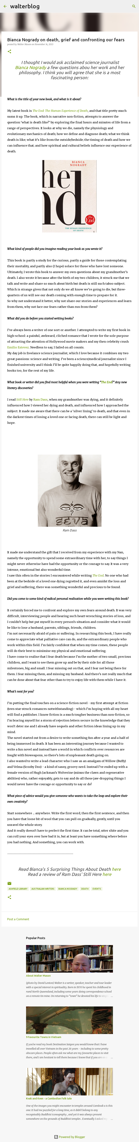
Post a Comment (18, 919)
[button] (9, 51)
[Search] (45, 6)
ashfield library (18, 889)
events (97, 889)
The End (106, 382)
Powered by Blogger (71, 1137)
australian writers (42, 889)
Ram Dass (40, 399)
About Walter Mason (38, 975)
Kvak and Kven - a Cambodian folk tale (49, 1098)
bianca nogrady (67, 889)
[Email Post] (9, 885)
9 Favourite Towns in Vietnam (43, 1037)
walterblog (25, 6)
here (116, 869)
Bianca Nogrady (30, 67)
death (85, 889)
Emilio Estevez (18, 347)
